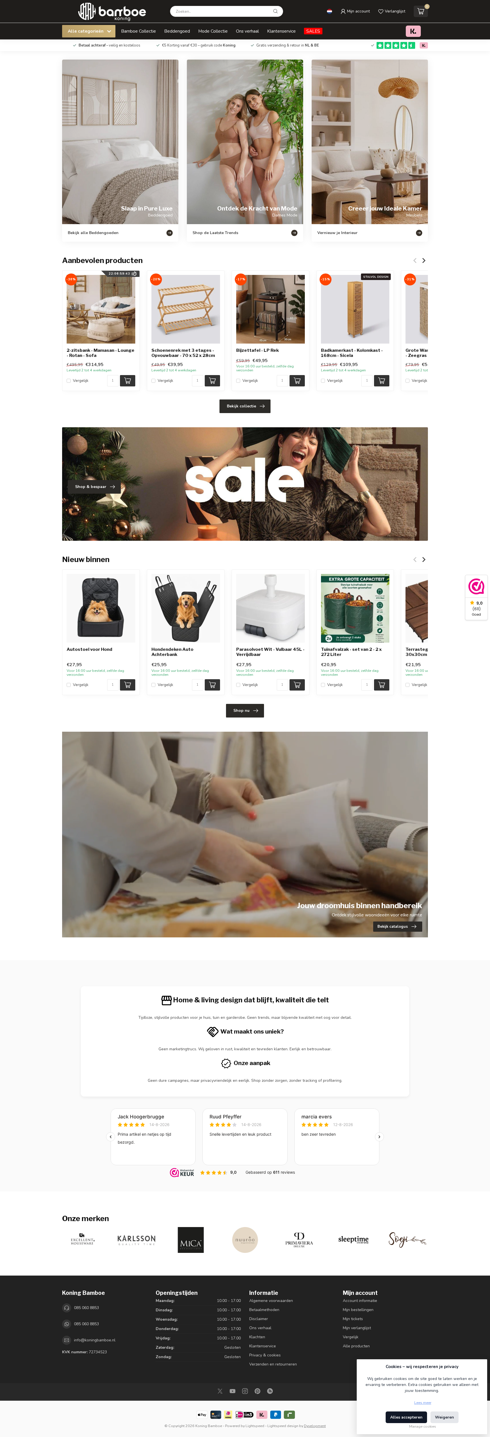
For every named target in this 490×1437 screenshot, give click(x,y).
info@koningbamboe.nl (94, 1340)
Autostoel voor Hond (89, 649)
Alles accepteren (406, 1417)
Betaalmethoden (264, 1309)
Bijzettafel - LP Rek (257, 350)
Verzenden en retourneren (273, 1364)
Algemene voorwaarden (271, 1300)
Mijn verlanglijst (357, 1328)
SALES (313, 31)
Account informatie (360, 1300)
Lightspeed (255, 1425)
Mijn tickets (353, 1319)
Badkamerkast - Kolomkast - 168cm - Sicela (352, 353)
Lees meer (422, 1402)
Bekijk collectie (241, 406)
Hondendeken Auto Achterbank (172, 652)
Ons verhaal (247, 31)
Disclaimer (258, 1319)
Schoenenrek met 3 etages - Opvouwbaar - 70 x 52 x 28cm (183, 353)
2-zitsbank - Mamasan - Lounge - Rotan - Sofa (100, 353)
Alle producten (356, 1346)
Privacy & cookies (265, 1355)
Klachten (257, 1337)
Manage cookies (422, 1426)
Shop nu (241, 710)
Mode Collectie (213, 31)
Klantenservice (281, 31)
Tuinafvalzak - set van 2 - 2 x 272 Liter (351, 652)
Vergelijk (80, 380)
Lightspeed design (282, 1425)
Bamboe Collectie (138, 31)
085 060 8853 (86, 1307)
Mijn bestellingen (358, 1309)
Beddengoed (177, 31)
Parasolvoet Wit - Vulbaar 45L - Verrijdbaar (270, 652)
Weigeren (444, 1417)
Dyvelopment (315, 1425)
